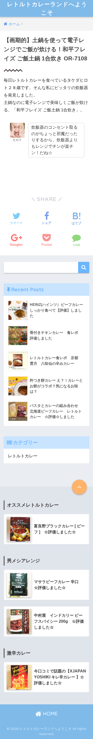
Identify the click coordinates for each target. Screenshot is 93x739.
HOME (49, 714)
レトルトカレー (22, 456)
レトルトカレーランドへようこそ (47, 8)
